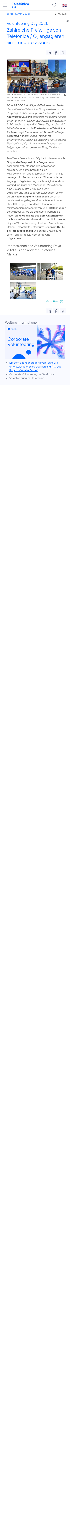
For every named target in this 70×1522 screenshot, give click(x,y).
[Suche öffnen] (55, 5)
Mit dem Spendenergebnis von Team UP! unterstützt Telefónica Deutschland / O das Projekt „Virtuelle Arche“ (35, 366)
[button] (49, 52)
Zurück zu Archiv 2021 (18, 13)
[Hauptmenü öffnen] (5, 5)
